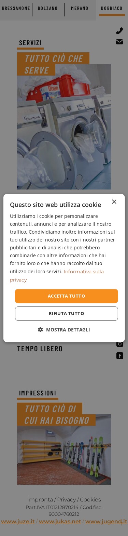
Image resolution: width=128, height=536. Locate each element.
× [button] (113, 202)
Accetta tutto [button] (66, 296)
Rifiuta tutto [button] (66, 313)
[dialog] (64, 268)
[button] (64, 330)
